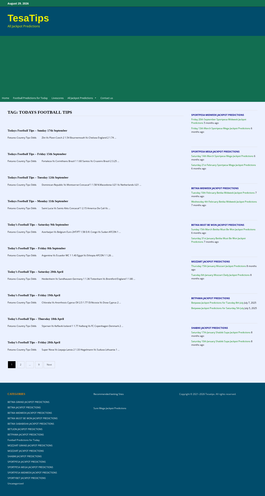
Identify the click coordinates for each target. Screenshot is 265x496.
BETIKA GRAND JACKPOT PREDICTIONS (28, 402)
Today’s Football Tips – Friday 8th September (37, 248)
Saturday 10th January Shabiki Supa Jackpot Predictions (220, 341)
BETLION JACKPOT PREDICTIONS (25, 429)
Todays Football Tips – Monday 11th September (38, 201)
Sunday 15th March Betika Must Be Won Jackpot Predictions (223, 229)
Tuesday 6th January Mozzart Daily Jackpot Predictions (220, 275)
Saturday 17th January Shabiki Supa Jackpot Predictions (220, 332)
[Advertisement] (132, 65)
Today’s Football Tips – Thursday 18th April (36, 318)
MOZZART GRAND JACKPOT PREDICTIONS (30, 445)
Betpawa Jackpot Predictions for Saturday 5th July (217, 308)
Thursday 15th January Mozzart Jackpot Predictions (218, 266)
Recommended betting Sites (109, 394)
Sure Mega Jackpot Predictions (110, 408)
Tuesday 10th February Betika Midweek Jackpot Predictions (223, 192)
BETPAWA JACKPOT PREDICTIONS (210, 298)
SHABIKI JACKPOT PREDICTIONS (209, 328)
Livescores (58, 98)
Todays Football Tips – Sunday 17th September (37, 130)
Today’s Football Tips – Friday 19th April (34, 295)
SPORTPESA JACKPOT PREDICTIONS (27, 461)
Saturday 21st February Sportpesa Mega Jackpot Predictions (223, 165)
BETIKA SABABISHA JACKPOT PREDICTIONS (31, 423)
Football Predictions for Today (30, 98)
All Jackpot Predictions (80, 98)
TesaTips (28, 18)
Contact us (106, 98)
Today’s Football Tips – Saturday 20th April (35, 271)
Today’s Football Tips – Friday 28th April (34, 342)
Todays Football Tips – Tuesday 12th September (38, 177)
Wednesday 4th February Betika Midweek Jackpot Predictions (224, 201)
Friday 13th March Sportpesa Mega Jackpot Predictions (220, 128)
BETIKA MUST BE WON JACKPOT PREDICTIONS (217, 225)
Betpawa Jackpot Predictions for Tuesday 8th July (217, 302)
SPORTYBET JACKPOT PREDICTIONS (27, 478)
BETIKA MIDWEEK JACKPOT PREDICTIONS (215, 188)
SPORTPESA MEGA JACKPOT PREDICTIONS (215, 151)
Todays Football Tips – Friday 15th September (37, 154)
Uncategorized (15, 483)
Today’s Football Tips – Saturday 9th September (38, 224)
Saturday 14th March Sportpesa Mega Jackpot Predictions (222, 156)
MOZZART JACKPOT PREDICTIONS (210, 261)
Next (49, 364)
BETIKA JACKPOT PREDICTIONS (24, 407)
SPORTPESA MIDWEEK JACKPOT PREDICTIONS (217, 115)
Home (5, 98)
